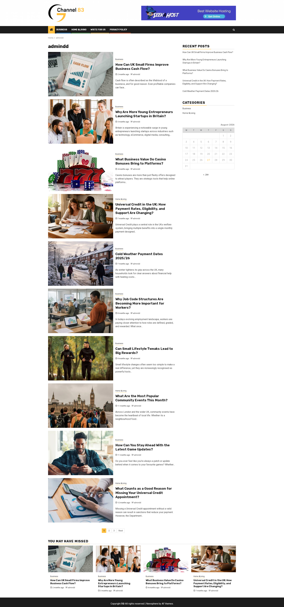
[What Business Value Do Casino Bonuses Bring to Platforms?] (80, 169)
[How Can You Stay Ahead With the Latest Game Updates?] (80, 453)
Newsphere (152, 603)
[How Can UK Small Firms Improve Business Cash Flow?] (80, 74)
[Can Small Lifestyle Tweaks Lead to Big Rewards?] (80, 358)
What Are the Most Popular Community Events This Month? (141, 398)
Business (61, 29)
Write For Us (98, 29)
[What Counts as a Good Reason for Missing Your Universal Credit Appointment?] (80, 500)
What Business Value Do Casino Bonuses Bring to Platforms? (140, 161)
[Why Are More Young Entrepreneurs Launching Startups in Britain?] (80, 121)
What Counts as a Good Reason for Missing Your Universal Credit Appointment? (143, 493)
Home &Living (78, 29)
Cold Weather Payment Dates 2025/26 (200, 91)
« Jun (206, 174)
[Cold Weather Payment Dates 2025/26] (80, 263)
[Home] (51, 30)
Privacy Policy (118, 29)
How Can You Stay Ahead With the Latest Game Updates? (142, 447)
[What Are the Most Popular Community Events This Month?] (80, 405)
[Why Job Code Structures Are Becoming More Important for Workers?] (80, 311)
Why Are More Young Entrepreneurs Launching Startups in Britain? (144, 114)
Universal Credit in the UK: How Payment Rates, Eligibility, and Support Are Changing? (140, 208)
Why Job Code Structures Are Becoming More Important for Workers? (139, 303)
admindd (136, 74)
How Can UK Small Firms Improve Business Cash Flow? (142, 67)
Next (120, 530)
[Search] (234, 30)
